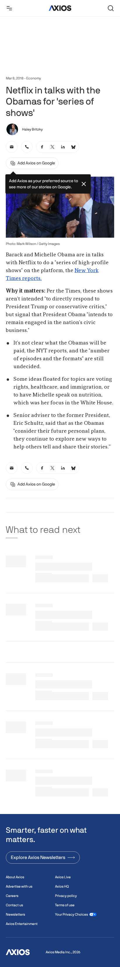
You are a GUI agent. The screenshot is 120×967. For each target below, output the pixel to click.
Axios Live (63, 877)
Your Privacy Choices (71, 914)
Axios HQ (62, 886)
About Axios (15, 877)
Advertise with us (19, 886)
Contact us (14, 905)
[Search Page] (110, 8)
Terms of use (65, 905)
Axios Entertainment (22, 924)
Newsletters (15, 914)
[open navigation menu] (9, 8)
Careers (12, 896)
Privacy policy (66, 896)
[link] (11, 147)
